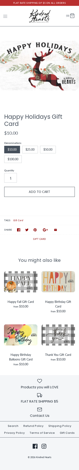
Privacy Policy (14, 433)
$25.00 (30, 149)
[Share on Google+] (45, 229)
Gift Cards (67, 433)
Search (13, 426)
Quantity (9, 170)
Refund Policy (33, 426)
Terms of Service (42, 433)
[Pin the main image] (35, 229)
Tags (7, 220)
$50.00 (47, 149)
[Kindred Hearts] (39, 16)
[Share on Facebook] (18, 229)
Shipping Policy (59, 426)
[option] (39, 65)
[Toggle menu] (5, 15)
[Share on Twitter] (26, 229)
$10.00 (12, 149)
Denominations (12, 143)
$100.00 (13, 159)
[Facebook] (35, 446)
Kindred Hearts (43, 457)
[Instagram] (44, 446)
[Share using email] (55, 229)
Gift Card (18, 220)
